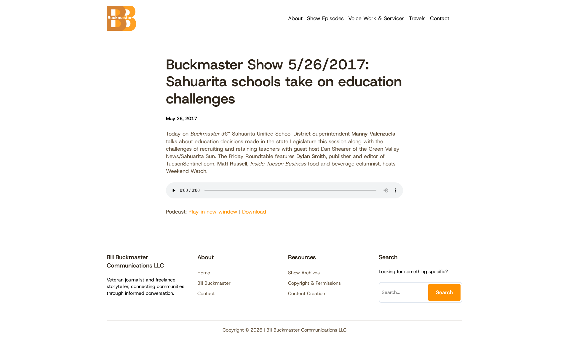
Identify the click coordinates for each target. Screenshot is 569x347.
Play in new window (212, 211)
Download (254, 211)
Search (444, 292)
